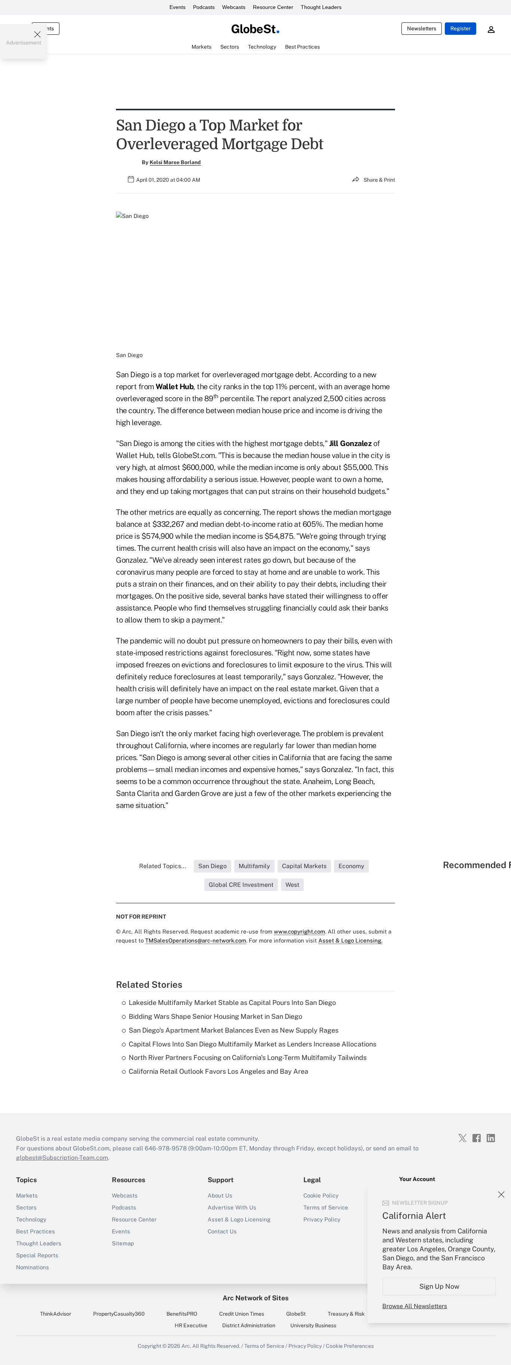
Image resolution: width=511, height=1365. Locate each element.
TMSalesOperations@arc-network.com (195, 940)
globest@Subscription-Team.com (62, 1157)
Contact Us (222, 1231)
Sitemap (123, 1243)
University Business (313, 1325)
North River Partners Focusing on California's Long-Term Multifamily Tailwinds (248, 1057)
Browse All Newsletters (414, 1306)
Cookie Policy (321, 1195)
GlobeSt (296, 1314)
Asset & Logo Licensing (239, 1219)
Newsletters (421, 28)
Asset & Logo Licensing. (350, 940)
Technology (31, 1219)
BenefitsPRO (181, 1314)
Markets (27, 1195)
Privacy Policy (321, 1219)
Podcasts (204, 7)
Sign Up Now (439, 1286)
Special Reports (37, 1255)
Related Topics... (162, 866)
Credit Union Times (241, 1314)
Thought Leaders (321, 7)
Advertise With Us (232, 1207)
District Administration (248, 1325)
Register (460, 28)
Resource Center (273, 7)
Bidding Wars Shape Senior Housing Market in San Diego (215, 1016)
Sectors (26, 1207)
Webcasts (233, 7)
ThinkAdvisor (55, 1314)
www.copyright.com (299, 931)
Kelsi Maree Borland (175, 162)
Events (177, 7)
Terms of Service (325, 1207)
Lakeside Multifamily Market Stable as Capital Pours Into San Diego (232, 1002)
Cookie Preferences (350, 1346)
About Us (220, 1195)
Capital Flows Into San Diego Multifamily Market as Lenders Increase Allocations (252, 1044)
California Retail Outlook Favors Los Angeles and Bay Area (218, 1071)
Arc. (186, 1346)
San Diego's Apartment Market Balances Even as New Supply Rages (234, 1030)
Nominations (32, 1267)
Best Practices (35, 1231)
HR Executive (191, 1325)
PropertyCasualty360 (119, 1314)
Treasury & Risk (346, 1314)
